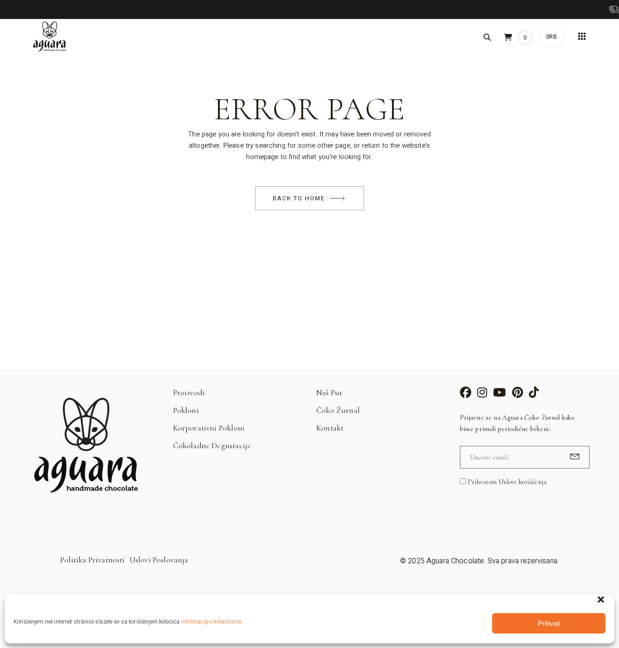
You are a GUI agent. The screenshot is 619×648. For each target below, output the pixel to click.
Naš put (329, 392)
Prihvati (549, 623)
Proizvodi (189, 392)
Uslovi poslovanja (159, 560)
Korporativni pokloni (209, 428)
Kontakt (329, 428)
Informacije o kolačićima (211, 622)
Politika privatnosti (92, 560)
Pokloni (186, 410)
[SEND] (573, 456)
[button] (600, 599)
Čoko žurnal (338, 410)
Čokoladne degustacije (212, 445)
